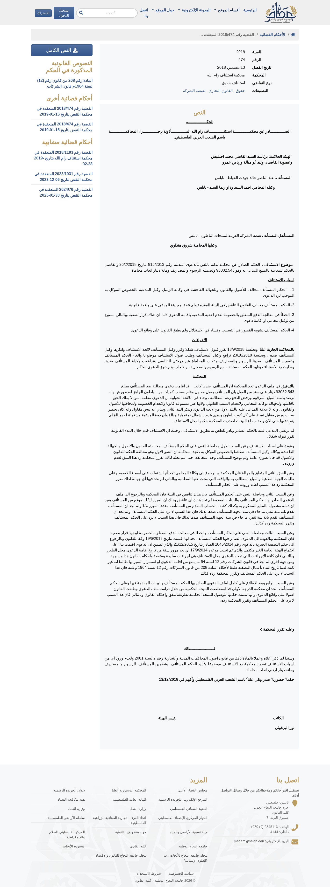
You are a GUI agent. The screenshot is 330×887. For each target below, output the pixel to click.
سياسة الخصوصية (181, 873)
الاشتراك (43, 13)
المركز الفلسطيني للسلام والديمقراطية (67, 834)
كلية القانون (138, 846)
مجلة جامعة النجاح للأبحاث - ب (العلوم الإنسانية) (185, 857)
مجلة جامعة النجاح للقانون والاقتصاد (121, 855)
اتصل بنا (144, 13)
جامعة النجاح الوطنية (192, 846)
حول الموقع (164, 10)
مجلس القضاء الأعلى (192, 790)
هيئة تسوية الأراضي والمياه (188, 832)
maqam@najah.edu (249, 841)
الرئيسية (250, 10)
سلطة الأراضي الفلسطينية (66, 818)
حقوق (240, 91)
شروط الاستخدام (148, 873)
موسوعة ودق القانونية (130, 832)
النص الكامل (59, 50)
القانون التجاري (220, 91)
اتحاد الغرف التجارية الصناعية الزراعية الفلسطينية (119, 820)
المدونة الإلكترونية (195, 10)
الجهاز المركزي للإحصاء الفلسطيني (182, 818)
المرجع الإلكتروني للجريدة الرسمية (182, 799)
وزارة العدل (138, 809)
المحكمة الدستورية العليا (129, 790)
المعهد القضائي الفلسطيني (188, 809)
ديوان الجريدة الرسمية (69, 790)
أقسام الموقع (228, 10)
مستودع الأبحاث (74, 846)
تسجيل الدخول (64, 12)
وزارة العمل (76, 809)
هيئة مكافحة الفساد (71, 799)
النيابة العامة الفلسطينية (129, 799)
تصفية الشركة (194, 91)
